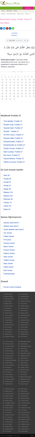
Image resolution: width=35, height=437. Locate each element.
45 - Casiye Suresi (8, 355)
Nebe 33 (7, 209)
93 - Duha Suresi (8, 426)
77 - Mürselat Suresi (8, 389)
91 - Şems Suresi (8, 422)
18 (29, 79)
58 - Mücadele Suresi (24, 341)
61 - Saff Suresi (22, 348)
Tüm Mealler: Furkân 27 (13, 121)
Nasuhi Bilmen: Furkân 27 (14, 159)
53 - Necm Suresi (8, 374)
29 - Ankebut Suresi (23, 315)
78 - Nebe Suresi (8, 391)
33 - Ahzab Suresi (23, 324)
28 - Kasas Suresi (23, 313)
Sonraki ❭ (14, 35)
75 (6, 99)
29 (2, 85)
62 (26, 93)
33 (18, 85)
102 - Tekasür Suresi (24, 403)
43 (22, 88)
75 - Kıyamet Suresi (23, 381)
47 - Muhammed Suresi (9, 360)
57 (6, 93)
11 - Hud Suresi (7, 317)
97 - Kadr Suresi (23, 391)
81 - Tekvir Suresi (8, 398)
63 (29, 93)
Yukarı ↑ (32, 435)
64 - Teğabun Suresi (24, 355)
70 (22, 96)
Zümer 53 (7, 206)
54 (29, 90)
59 (14, 93)
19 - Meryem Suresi (8, 336)
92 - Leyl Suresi (7, 424)
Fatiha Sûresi (9, 236)
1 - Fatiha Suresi (7, 294)
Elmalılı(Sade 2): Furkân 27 (14, 145)
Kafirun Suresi (9, 253)
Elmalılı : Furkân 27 (11, 131)
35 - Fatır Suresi (22, 329)
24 (18, 82)
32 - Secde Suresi (23, 322)
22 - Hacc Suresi (23, 299)
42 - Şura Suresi (7, 348)
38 (2, 88)
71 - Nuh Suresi (22, 372)
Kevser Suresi (9, 250)
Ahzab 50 (7, 179)
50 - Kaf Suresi (7, 367)
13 (10, 79)
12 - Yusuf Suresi (8, 320)
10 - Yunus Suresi (8, 315)
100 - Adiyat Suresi (23, 398)
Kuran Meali (9, 435)
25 (22, 82)
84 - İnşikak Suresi (8, 405)
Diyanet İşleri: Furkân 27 (13, 128)
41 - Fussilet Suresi (8, 346)
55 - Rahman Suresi (8, 379)
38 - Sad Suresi (22, 336)
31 (10, 85)
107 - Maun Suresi (23, 414)
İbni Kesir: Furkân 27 (12, 155)
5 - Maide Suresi (7, 303)
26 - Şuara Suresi (23, 308)
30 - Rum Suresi (23, 317)
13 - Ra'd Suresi (7, 322)
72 (29, 96)
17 (25, 79)
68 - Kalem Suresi (23, 365)
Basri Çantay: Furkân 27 (13, 152)
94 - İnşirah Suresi (8, 429)
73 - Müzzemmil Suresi (24, 377)
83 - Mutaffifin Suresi (9, 403)
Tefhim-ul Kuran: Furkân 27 (14, 162)
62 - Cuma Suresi (23, 351)
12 (6, 79)
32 (14, 85)
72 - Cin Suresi (22, 374)
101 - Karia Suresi (23, 400)
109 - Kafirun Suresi (24, 419)
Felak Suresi (8, 267)
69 (18, 96)
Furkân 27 (27, 13)
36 (29, 85)
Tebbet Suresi (9, 260)
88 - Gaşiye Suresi (8, 414)
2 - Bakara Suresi (8, 296)
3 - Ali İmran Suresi (8, 299)
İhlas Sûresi (8, 263)
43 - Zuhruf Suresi (8, 351)
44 (26, 88)
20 (2, 82)
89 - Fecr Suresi (7, 417)
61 (22, 93)
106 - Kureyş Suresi (24, 412)
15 (18, 79)
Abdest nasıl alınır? (11, 226)
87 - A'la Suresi (7, 412)
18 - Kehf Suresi (7, 334)
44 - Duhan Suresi (8, 353)
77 (14, 99)
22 (10, 82)
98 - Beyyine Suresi (23, 393)
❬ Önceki (14, 33)
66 (6, 96)
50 (14, 90)
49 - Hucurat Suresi (8, 365)
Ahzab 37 (7, 186)
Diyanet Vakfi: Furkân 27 (13, 138)
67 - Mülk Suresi (23, 362)
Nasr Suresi (8, 257)
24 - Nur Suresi (22, 303)
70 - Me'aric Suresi (23, 370)
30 (6, 85)
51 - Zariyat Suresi (8, 370)
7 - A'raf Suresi (7, 308)
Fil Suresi (7, 240)
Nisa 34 (7, 175)
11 (2, 79)
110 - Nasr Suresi (23, 422)
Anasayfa (3, 13)
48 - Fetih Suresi (7, 362)
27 (29, 82)
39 (6, 88)
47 (2, 90)
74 (2, 99)
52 (22, 90)
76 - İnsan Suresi (23, 384)
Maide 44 (7, 189)
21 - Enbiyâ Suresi (23, 296)
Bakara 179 (8, 192)
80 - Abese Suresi (8, 396)
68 (14, 96)
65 (2, 96)
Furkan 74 (7, 203)
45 (29, 88)
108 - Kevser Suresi (24, 417)
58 (10, 93)
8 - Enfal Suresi (7, 310)
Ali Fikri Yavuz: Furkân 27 (14, 135)
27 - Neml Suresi (23, 310)
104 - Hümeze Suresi (24, 407)
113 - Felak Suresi (23, 429)
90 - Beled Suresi (8, 419)
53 (26, 90)
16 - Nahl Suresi (7, 329)
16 (22, 79)
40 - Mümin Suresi (8, 344)
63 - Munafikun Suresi (24, 353)
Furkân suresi (20, 13)
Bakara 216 (8, 196)
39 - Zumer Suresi (8, 341)
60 (18, 93)
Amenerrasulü (9, 274)
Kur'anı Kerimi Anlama (12, 287)
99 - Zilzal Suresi (23, 396)
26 (26, 82)
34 (22, 85)
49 (10, 90)
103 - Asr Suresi (22, 405)
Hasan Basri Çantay (11, 13)
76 (10, 99)
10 (31, 76)
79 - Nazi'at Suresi (8, 393)
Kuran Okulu (28, 8)
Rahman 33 (8, 199)
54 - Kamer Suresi (8, 377)
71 (26, 96)
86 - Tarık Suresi (7, 410)
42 (18, 88)
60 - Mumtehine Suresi (24, 346)
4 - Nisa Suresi (7, 301)
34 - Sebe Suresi (23, 327)
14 (14, 79)
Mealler (15, 10)
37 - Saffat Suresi (23, 334)
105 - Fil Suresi (22, 410)
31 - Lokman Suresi (23, 320)
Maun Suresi (9, 246)
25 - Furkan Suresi (23, 306)
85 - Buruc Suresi (8, 407)
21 (6, 82)
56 (2, 93)
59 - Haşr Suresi (23, 344)
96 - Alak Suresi (22, 389)
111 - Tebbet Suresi (23, 424)
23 (14, 82)
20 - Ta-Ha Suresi (23, 294)
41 (14, 88)
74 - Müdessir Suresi (24, 379)
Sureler (3, 10)
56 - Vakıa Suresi (8, 381)
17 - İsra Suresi (7, 332)
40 (10, 88)
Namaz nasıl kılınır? (11, 223)
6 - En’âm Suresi (7, 306)
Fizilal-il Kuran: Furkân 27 (14, 148)
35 (26, 85)
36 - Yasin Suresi (23, 332)
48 (6, 90)
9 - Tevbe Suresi (7, 313)
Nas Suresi (8, 270)
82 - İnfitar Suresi (8, 400)
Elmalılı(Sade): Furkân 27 (14, 142)
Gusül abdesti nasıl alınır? (14, 229)
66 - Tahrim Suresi (23, 360)
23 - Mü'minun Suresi (24, 301)
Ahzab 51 (7, 182)
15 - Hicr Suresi (7, 327)
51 (18, 90)
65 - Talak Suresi (23, 358)
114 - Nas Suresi (23, 431)
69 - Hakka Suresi (23, 367)
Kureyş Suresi (9, 243)
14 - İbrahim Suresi (8, 324)
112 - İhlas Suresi (23, 426)
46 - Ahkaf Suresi (8, 358)
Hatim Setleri (9, 10)
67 (10, 96)
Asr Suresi (8, 233)
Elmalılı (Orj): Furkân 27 (13, 125)
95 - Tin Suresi (7, 431)
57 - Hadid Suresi (8, 384)
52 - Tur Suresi (7, 372)
